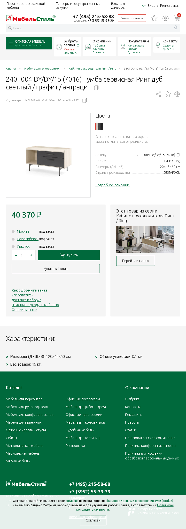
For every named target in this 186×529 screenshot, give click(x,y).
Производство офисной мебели (26, 5)
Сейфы (11, 438)
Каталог (14, 387)
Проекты (99, 52)
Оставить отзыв (24, 310)
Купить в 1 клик (56, 269)
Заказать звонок (132, 18)
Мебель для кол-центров (85, 422)
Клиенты (98, 48)
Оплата (133, 48)
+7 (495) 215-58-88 (93, 16)
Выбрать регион (71, 43)
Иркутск (23, 246)
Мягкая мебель (18, 461)
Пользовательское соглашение (150, 438)
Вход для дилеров (118, 5)
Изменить (70, 52)
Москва (23, 231)
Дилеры (168, 48)
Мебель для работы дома (86, 407)
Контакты (170, 41)
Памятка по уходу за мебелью (35, 305)
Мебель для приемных (23, 422)
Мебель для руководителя (27, 407)
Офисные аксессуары (83, 399)
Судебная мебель (79, 430)
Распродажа (75, 446)
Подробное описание (112, 185)
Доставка (134, 52)
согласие (72, 500)
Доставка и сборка (26, 300)
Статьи (130, 430)
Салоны (168, 45)
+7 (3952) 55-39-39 (100, 20)
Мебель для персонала (24, 399)
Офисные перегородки (84, 415)
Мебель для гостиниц (82, 438)
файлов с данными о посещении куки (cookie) (139, 500)
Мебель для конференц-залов (30, 415)
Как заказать (136, 45)
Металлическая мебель (24, 446)
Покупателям (138, 41)
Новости (132, 422)
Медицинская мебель (22, 453)
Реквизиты (133, 415)
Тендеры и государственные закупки (78, 5)
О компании (102, 41)
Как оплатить (22, 295)
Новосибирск (28, 239)
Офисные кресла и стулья (26, 430)
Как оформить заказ (29, 290)
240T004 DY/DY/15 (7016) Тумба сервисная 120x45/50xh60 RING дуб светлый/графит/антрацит (99, 126)
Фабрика (99, 45)
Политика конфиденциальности (150, 446)
